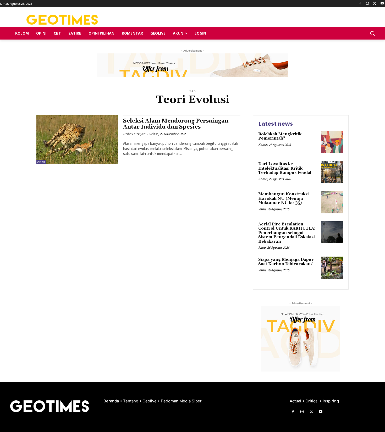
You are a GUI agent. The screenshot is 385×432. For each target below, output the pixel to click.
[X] (375, 4)
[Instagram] (368, 4)
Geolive (150, 400)
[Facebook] (360, 4)
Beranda (111, 400)
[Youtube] (382, 4)
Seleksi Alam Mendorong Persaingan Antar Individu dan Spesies (175, 124)
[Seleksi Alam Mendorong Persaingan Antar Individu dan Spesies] (77, 139)
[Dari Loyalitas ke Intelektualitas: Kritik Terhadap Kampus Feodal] (332, 172)
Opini (41, 162)
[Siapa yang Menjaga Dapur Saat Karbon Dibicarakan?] (332, 268)
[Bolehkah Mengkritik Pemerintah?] (332, 142)
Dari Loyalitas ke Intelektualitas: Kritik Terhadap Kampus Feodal (284, 168)
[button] (372, 33)
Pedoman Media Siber (181, 400)
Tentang (131, 400)
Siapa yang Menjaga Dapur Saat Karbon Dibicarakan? (286, 262)
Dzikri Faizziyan (134, 134)
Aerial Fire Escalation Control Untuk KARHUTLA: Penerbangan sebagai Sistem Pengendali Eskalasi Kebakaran (286, 233)
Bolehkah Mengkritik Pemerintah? (279, 136)
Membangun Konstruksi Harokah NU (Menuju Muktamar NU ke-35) (283, 198)
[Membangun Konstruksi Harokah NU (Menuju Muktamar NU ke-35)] (332, 202)
